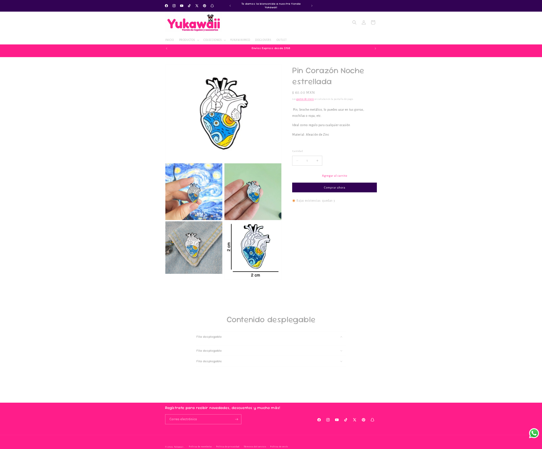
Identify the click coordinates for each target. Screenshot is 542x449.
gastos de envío (305, 99)
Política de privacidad (227, 446)
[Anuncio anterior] (230, 6)
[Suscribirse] (236, 419)
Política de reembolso (200, 446)
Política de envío (279, 446)
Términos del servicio (255, 446)
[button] (189, 40)
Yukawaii (179, 447)
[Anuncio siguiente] (312, 6)
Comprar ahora (334, 187)
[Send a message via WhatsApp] (534, 433)
